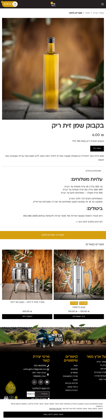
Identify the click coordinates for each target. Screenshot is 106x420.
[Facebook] (47, 382)
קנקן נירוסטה (78, 307)
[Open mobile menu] (102, 4)
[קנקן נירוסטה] (79, 275)
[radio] (83, 303)
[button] (27, 316)
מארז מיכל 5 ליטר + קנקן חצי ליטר (27, 302)
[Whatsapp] (34, 382)
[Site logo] (53, 4)
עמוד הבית (98, 13)
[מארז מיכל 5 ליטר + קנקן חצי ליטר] (27, 275)
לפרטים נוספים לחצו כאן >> (89, 222)
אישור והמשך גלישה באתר (53, 414)
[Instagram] (40, 382)
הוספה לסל (97, 148)
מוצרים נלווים (75, 13)
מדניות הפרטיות (55, 409)
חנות (87, 13)
